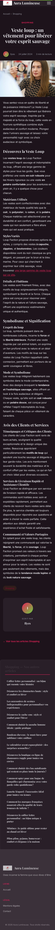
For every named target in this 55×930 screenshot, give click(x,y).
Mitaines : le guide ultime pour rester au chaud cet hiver (27, 830)
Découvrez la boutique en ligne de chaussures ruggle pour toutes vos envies (25, 758)
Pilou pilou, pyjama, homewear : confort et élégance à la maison (24, 840)
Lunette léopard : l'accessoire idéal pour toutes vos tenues (25, 793)
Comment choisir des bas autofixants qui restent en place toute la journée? (26, 770)
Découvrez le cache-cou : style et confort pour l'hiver (24, 716)
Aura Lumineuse (26, 3)
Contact (7, 911)
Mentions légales (11, 905)
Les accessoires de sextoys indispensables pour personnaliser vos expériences (27, 704)
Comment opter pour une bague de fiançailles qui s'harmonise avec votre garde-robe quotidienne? (27, 781)
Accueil (6, 14)
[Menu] (49, 3)
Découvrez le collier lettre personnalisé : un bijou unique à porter (24, 818)
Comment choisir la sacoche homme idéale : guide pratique (26, 726)
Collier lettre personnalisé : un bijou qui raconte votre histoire (26, 683)
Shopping (17, 14)
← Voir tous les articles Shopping (21, 641)
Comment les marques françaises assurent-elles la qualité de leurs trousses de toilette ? (25, 805)
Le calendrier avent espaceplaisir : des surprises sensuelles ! (27, 746)
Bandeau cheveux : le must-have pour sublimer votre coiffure (27, 736)
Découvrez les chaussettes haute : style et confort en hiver (27, 693)
